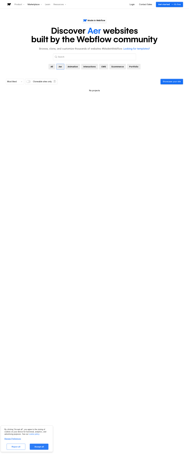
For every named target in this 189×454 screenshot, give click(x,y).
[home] (9, 4)
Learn (47, 4)
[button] (19, 4)
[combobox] (15, 81)
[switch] (28, 81)
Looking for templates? (136, 48)
